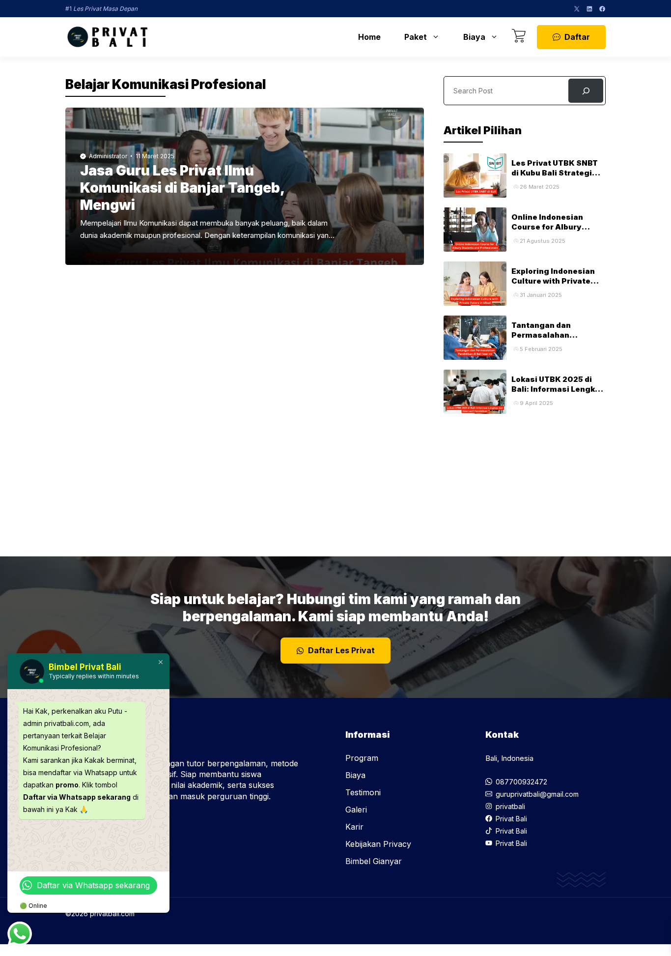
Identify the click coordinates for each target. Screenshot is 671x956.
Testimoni (363, 792)
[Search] (585, 91)
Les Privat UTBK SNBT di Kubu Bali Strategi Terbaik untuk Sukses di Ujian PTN (558, 178)
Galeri (356, 809)
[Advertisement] (525, 475)
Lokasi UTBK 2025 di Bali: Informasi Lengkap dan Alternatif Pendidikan (558, 394)
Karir (354, 827)
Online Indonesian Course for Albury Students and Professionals (547, 232)
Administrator (108, 156)
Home (369, 37)
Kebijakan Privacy (378, 844)
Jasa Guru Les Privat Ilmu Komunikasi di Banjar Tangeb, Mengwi (182, 187)
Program (361, 758)
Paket (415, 37)
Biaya (474, 37)
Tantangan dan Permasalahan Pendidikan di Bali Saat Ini (556, 340)
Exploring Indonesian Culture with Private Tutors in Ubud (553, 281)
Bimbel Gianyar (373, 861)
